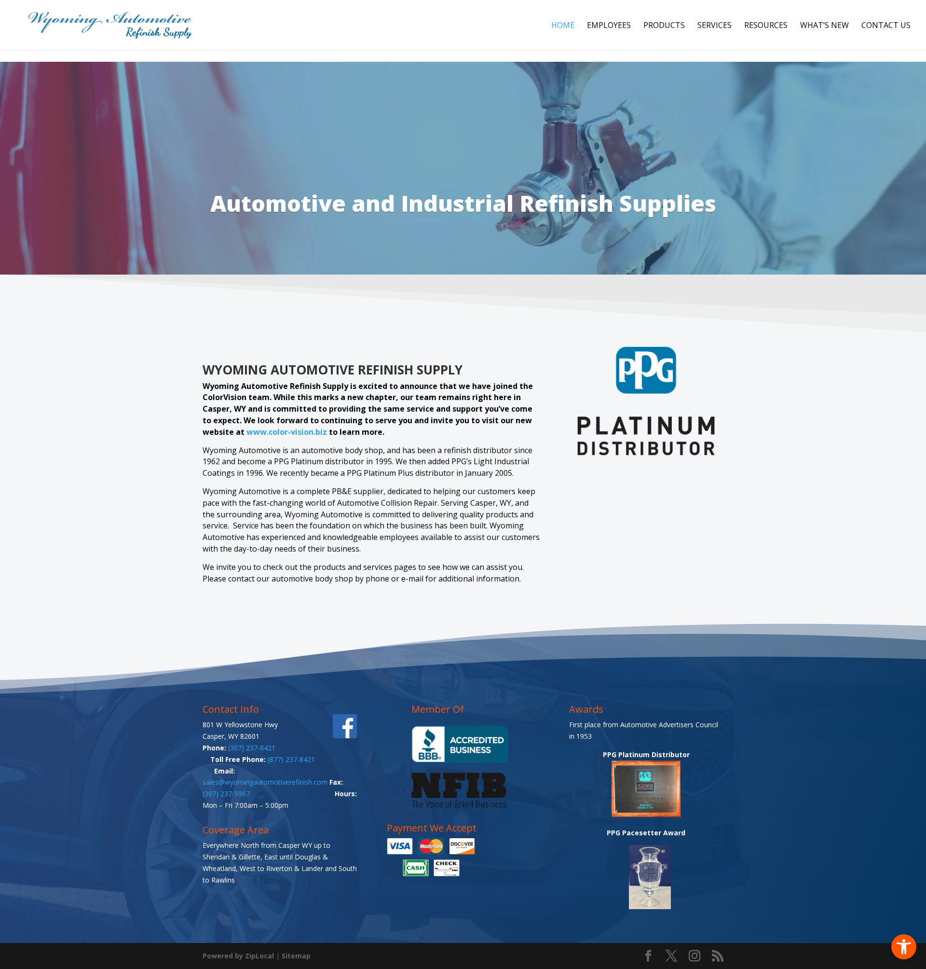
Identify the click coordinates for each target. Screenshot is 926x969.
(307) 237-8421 (251, 747)
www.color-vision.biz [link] (286, 432)
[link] (903, 946)
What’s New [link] (824, 26)
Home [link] (562, 26)
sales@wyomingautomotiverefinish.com (266, 782)
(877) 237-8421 (291, 759)
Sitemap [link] (296, 955)
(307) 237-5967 (226, 793)
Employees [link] (609, 26)
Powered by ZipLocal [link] (238, 955)
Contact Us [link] (886, 26)
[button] (648, 956)
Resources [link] (766, 26)
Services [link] (714, 26)
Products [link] (664, 26)
